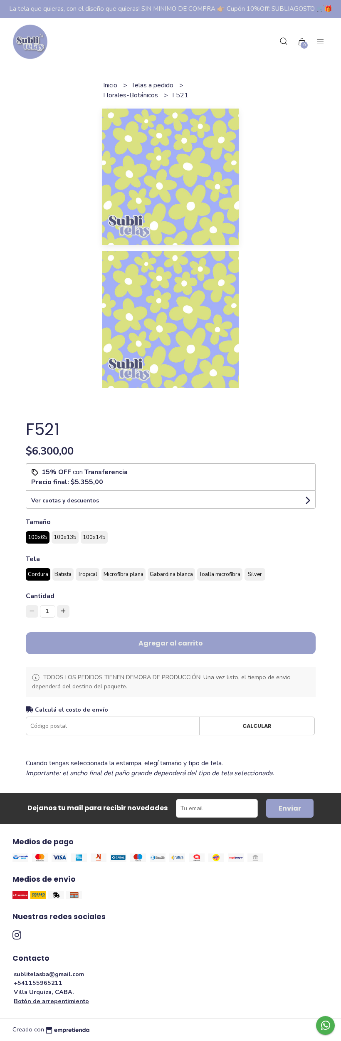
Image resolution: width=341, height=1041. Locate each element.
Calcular (257, 725)
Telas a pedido (153, 85)
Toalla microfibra (219, 574)
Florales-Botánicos (131, 95)
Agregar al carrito (170, 643)
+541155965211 (38, 983)
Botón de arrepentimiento (51, 1001)
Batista (63, 574)
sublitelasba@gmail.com (49, 974)
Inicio (111, 85)
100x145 (94, 537)
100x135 (65, 537)
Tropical (87, 574)
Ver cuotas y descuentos (65, 500)
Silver (255, 574)
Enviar (290, 808)
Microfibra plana (123, 574)
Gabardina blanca (171, 574)
